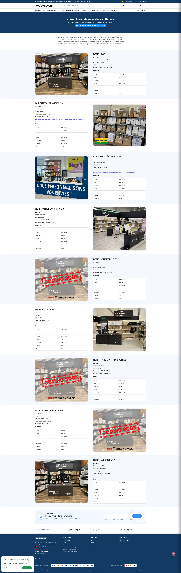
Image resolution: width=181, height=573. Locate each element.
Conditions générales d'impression (71, 547)
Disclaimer (105, 570)
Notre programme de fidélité (70, 551)
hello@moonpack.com (42, 551)
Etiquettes (93, 544)
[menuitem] (38, 10)
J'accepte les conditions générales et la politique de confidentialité (118, 519)
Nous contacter (67, 540)
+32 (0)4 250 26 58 (42, 546)
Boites (92, 542)
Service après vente (67, 544)
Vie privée (84, 570)
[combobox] (87, 5)
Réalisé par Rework (142, 570)
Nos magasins (38, 556)
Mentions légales (77, 570)
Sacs (92, 540)
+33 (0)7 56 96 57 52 (42, 549)
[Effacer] (111, 6)
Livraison (65, 542)
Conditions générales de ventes (70, 549)
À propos (37, 558)
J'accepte (27, 568)
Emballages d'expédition (97, 547)
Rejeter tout (16, 568)
